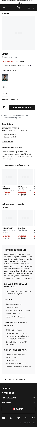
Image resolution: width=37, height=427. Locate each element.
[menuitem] (4, 418)
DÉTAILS (19, 3)
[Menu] (4, 8)
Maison (6, 13)
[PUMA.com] (19, 8)
